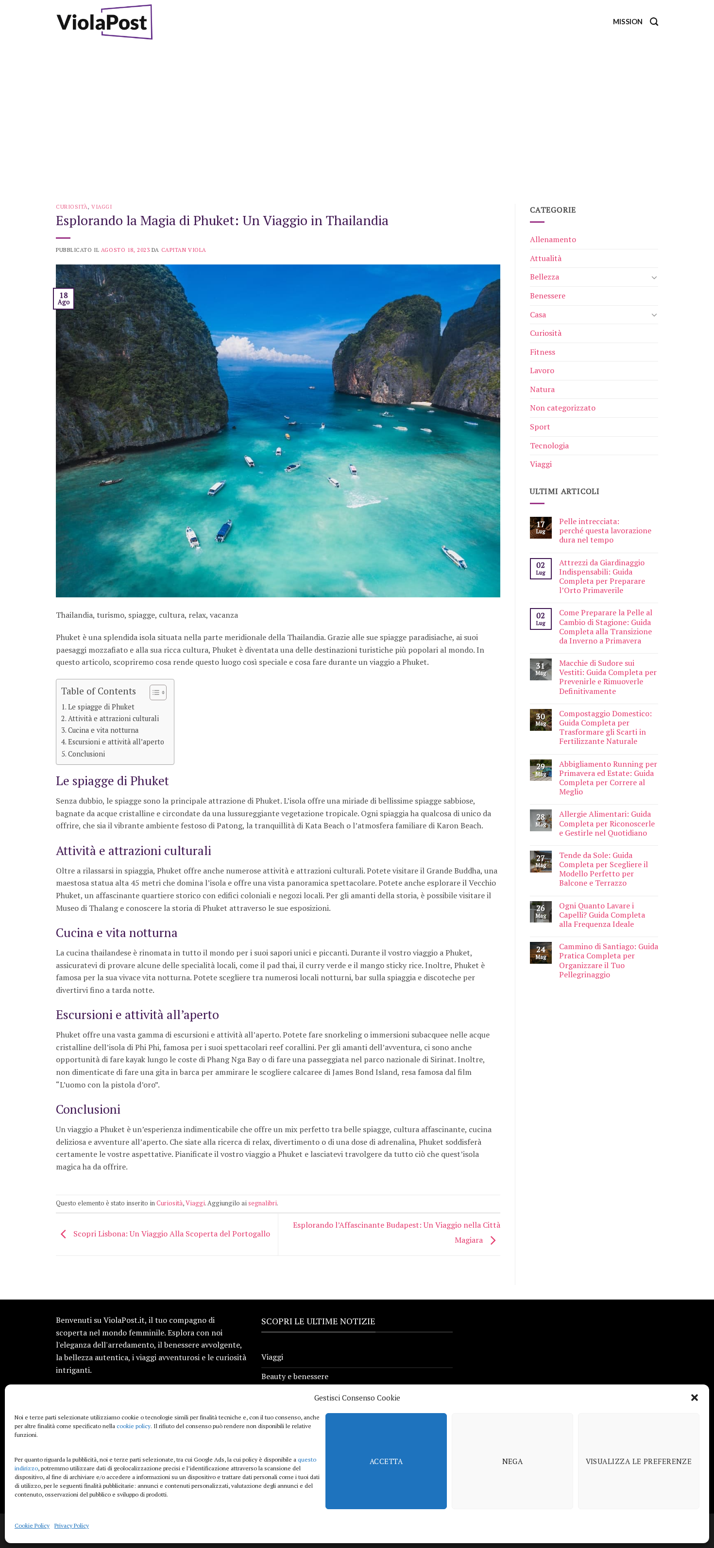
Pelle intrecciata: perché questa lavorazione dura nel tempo (605, 531)
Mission (628, 21)
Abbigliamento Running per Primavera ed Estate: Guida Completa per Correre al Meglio (608, 778)
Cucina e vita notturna (103, 730)
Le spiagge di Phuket (101, 706)
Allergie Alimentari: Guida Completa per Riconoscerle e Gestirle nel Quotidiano (607, 823)
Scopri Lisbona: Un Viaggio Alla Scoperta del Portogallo (170, 1233)
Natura (542, 389)
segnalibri (262, 1203)
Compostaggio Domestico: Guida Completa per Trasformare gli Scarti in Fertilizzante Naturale (605, 727)
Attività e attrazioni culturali (113, 718)
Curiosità (72, 206)
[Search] (654, 22)
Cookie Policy (32, 1525)
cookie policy (134, 1426)
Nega (512, 1461)
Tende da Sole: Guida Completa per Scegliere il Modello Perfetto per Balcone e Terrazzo (603, 869)
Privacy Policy (71, 1525)
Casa (538, 314)
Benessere (547, 295)
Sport (540, 426)
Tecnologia (549, 445)
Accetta (386, 1461)
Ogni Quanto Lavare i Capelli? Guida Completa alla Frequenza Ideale (602, 915)
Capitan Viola (183, 249)
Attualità (545, 258)
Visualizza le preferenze (639, 1461)
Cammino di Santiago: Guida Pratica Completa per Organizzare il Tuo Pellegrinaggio (608, 960)
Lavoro (542, 370)
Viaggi (101, 206)
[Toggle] (654, 277)
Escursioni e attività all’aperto (116, 741)
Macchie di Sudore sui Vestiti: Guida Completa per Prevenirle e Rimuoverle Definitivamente (608, 677)
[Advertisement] (357, 116)
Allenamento (553, 239)
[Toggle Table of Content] (153, 692)
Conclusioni (86, 753)
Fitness (542, 351)
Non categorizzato (562, 407)
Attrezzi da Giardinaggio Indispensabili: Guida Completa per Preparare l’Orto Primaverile (602, 576)
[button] (694, 1397)
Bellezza (544, 276)
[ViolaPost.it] (104, 22)
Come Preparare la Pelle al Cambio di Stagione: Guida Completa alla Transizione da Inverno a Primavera (605, 626)
